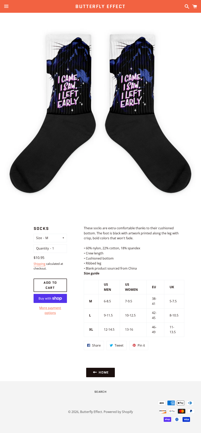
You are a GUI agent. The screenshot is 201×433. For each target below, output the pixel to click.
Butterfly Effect (100, 6)
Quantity (42, 248)
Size (39, 238)
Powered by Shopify (118, 412)
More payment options (50, 310)
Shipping (39, 264)
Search (100, 392)
